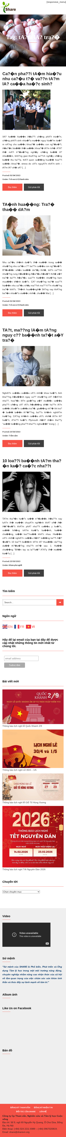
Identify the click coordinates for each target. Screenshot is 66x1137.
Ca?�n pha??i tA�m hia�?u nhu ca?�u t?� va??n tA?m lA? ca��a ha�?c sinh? (32, 78)
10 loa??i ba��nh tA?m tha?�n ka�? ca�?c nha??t (31, 463)
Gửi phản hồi (34, 187)
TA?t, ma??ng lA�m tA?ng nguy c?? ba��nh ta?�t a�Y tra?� (32, 335)
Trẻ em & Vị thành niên (19, 179)
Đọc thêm (12, 187)
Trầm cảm (13, 435)
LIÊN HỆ (43, 1111)
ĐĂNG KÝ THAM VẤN (20, 1107)
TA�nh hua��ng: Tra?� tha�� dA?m (28, 207)
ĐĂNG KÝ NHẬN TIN (43, 1107)
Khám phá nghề (15, 565)
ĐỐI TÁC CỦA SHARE (26, 1111)
